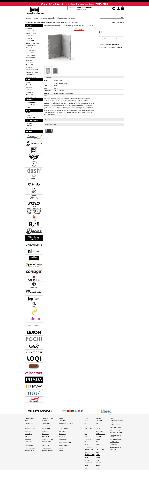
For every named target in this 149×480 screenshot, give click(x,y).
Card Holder (29, 60)
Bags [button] (36, 18)
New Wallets (113, 444)
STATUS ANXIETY (89, 455)
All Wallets (29, 28)
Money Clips (29, 67)
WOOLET (87, 452)
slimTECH (87, 460)
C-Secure (98, 418)
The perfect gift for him (116, 432)
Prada (86, 465)
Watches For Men (31, 102)
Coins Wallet (29, 62)
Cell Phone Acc (32, 120)
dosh (97, 423)
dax (86, 434)
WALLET (87, 442)
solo (86, 431)
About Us (112, 418)
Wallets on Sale (114, 442)
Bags (28, 80)
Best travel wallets (115, 425)
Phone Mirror (29, 125)
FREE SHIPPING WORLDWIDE (110, 44)
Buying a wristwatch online (115, 436)
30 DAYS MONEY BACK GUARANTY (112, 47)
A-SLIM (98, 428)
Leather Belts (29, 115)
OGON (86, 418)
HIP (97, 447)
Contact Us (113, 449)
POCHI (86, 457)
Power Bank (29, 123)
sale (73, 18)
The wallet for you (115, 430)
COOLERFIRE (88, 447)
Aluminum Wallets (31, 45)
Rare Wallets (29, 65)
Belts (28, 110)
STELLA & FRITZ (100, 449)
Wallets (29, 26)
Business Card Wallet (32, 72)
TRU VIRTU (99, 421)
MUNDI (98, 444)
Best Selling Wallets (115, 447)
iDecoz (86, 436)
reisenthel (98, 463)
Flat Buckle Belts (30, 117)
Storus (86, 468)
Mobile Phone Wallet (32, 70)
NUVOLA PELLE (89, 428)
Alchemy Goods (89, 449)
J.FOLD (87, 426)
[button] (47, 46)
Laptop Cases (30, 92)
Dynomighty (88, 439)
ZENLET (98, 439)
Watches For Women (32, 105)
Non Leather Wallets (31, 50)
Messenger (29, 87)
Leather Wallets (30, 38)
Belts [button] (50, 18)
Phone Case (29, 129)
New (56, 18)
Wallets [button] (29, 18)
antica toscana (89, 463)
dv (85, 423)
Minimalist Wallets (31, 53)
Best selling (64, 18)
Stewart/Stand (58, 80)
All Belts (28, 113)
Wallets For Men (30, 31)
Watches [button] (43, 18)
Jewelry (28, 107)
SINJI (97, 452)
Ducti (97, 468)
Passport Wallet (30, 74)
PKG (97, 426)
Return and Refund (115, 427)
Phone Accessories (30, 448)
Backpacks (29, 90)
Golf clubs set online (115, 439)
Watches (29, 100)
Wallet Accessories (31, 77)
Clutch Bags (29, 85)
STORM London (100, 434)
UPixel (97, 442)
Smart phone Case (31, 97)
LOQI (97, 460)
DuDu (86, 421)
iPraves (98, 465)
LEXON (98, 455)
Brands (29, 132)
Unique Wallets (30, 55)
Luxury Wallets (30, 40)
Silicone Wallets (30, 57)
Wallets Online (30, 22)
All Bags (28, 82)
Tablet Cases (29, 94)
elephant (98, 436)
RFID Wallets (29, 36)
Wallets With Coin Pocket (33, 43)
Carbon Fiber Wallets (32, 48)
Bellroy (98, 457)
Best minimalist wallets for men (116, 421)
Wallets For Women (31, 33)
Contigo (87, 444)
